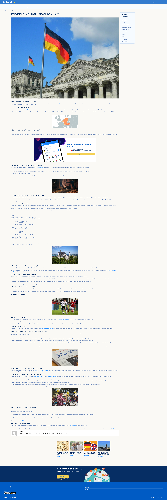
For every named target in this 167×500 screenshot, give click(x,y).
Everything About (125, 18)
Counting (123, 36)
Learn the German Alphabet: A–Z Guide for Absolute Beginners (63, 453)
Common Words (125, 25)
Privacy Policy (160, 497)
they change (50, 336)
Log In (153, 2)
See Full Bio (65, 433)
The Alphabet (124, 20)
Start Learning (160, 2)
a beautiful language (56, 103)
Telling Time (124, 38)
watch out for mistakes (38, 376)
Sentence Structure (125, 29)
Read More (58, 456)
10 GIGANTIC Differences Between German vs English (90, 453)
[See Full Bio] (67, 433)
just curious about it (26, 103)
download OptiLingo (110, 428)
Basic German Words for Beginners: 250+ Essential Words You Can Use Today (103, 453)
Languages (28, 7)
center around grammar (52, 376)
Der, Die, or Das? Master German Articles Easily (75, 453)
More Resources (125, 41)
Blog (5, 10)
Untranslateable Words (126, 27)
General (5, 7)
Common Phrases (125, 24)
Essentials (13, 7)
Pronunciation (124, 31)
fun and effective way (72, 425)
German (8, 10)
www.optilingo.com (59, 433)
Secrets (20, 7)
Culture (123, 32)
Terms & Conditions (154, 497)
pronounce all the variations (36, 340)
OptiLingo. (8, 497)
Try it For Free (81, 154)
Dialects (123, 34)
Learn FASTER (124, 39)
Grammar (123, 22)
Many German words (27, 384)
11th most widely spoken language (22, 109)
